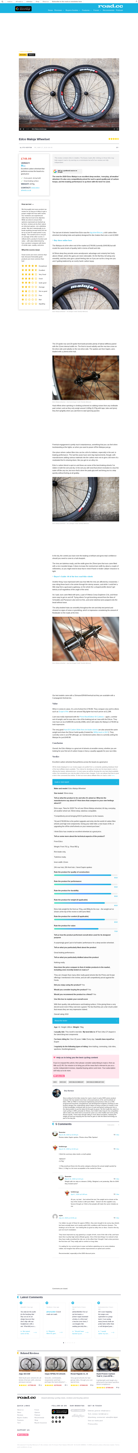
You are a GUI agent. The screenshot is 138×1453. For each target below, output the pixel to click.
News (19, 1412)
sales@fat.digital (112, 1417)
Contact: (26, 188)
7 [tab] (74, 1342)
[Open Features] (91, 10)
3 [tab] (67, 1342)
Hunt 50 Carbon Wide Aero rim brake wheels (81, 730)
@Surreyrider (51, 1312)
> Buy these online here (62, 240)
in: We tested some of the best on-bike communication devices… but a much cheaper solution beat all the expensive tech (26, 1332)
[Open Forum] (100, 10)
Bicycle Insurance (40, 1423)
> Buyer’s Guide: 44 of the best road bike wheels (72, 576)
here (112, 775)
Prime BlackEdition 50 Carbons (92, 717)
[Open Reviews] (63, 10)
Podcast (37, 1415)
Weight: (25, 184)
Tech (19, 1423)
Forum (36, 1410)
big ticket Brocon (96, 232)
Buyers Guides (22, 1417)
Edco (55, 1082)
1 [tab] (63, 1342)
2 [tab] (65, 1342)
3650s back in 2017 (100, 732)
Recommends (39, 1417)
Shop (36, 1420)
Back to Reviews (26, 51)
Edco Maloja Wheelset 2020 (95, 1082)
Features (20, 1420)
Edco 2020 (63, 1082)
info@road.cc (105, 1411)
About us (20, 1410)
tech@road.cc (103, 1414)
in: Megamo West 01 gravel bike (51, 1332)
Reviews (20, 1415)
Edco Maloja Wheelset (76, 1082)
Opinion (37, 1412)
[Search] (2, 1)
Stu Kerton (69, 1091)
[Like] (115, 1135)
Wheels (31, 54)
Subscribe (60, 1076)
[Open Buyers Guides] (79, 10)
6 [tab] (72, 1342)
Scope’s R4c (64, 711)
